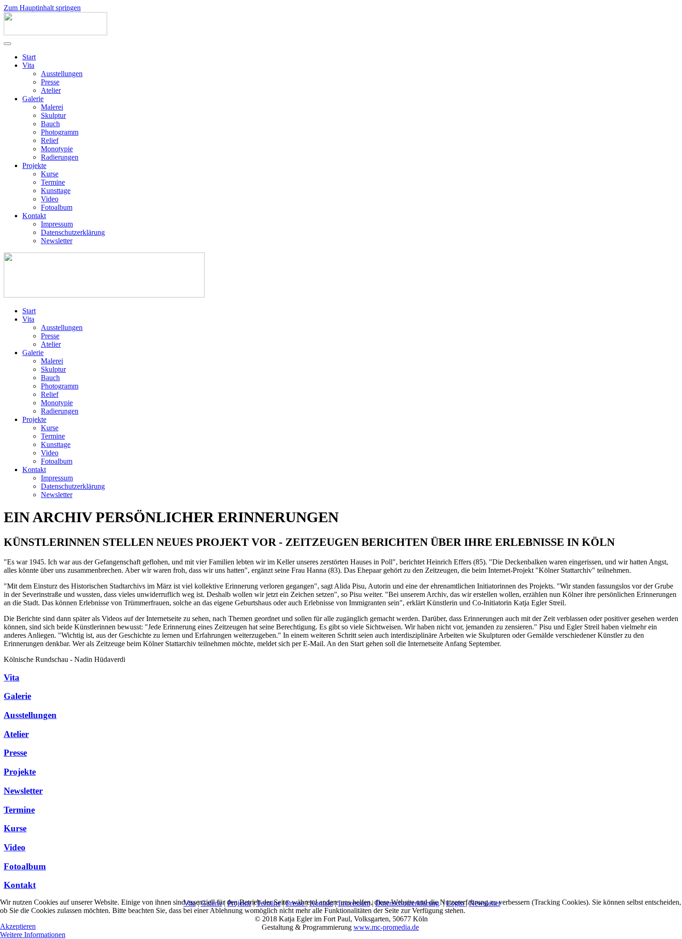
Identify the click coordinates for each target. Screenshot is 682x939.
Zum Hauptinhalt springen (42, 8)
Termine (53, 182)
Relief (49, 140)
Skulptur (53, 115)
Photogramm (59, 132)
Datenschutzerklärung (73, 232)
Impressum (57, 224)
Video (49, 199)
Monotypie (57, 149)
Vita (28, 65)
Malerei (52, 107)
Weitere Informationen (32, 935)
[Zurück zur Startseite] (55, 33)
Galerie (33, 99)
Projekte (34, 165)
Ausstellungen (62, 74)
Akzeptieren (18, 926)
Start (29, 57)
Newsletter (56, 241)
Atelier (51, 90)
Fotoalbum (56, 207)
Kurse (49, 174)
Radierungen (59, 157)
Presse (50, 82)
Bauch (50, 124)
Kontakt (34, 216)
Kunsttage (56, 190)
